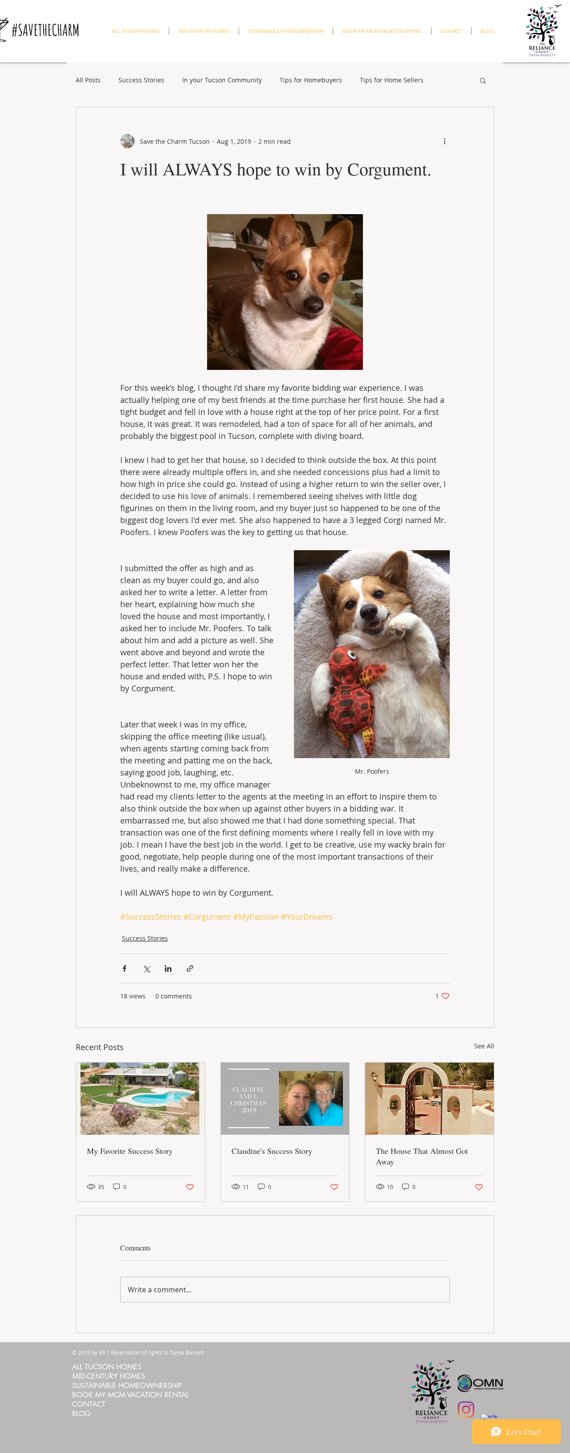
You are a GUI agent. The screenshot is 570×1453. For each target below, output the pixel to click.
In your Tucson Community (222, 80)
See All (484, 1046)
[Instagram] (466, 1409)
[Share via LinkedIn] (168, 968)
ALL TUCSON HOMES (107, 1367)
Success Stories (141, 80)
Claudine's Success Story (272, 1150)
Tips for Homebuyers (311, 80)
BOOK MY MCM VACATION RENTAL (130, 1395)
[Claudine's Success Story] (285, 1099)
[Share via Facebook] (124, 968)
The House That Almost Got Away (422, 1156)
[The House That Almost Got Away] (429, 1099)
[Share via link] (190, 968)
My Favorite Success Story (130, 1150)
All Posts (88, 80)
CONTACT (89, 1404)
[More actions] (444, 141)
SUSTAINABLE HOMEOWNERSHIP (127, 1385)
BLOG (81, 1413)
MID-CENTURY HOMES (108, 1376)
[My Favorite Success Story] (140, 1099)
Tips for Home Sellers (391, 80)
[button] (483, 80)
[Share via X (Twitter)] (146, 968)
